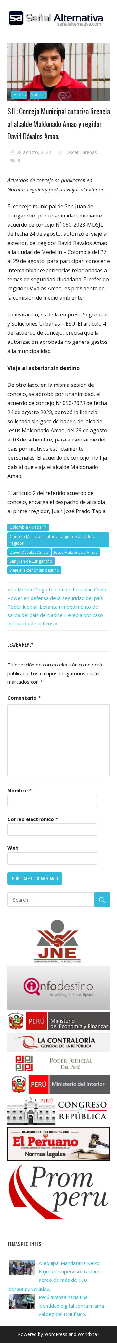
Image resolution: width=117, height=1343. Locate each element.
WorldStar (88, 1334)
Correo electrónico (32, 819)
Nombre (19, 790)
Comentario (24, 697)
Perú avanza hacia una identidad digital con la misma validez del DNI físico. (71, 1306)
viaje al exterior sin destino (34, 570)
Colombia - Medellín (28, 527)
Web (13, 848)
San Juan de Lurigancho (31, 561)
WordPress (55, 1334)
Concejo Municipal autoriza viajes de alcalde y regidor (52, 540)
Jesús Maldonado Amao (76, 552)
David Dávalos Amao (29, 552)
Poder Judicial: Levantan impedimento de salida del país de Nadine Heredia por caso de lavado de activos (55, 615)
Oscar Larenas (81, 152)
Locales (19, 95)
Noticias (38, 95)
